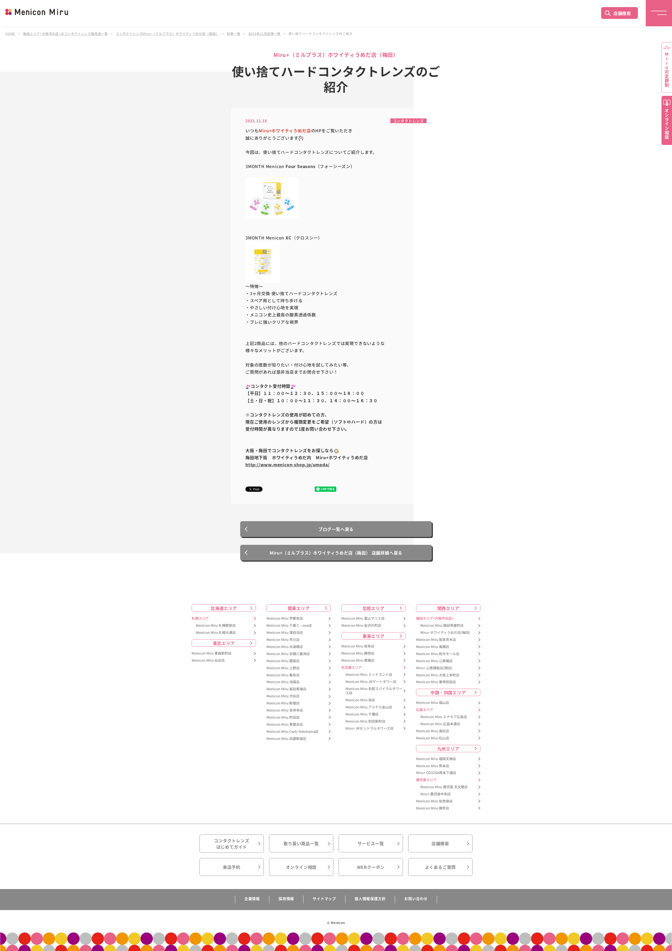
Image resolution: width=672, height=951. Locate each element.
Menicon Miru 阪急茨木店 (436, 640)
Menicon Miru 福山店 (432, 703)
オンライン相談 (301, 867)
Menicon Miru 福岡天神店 (436, 759)
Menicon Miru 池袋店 (283, 682)
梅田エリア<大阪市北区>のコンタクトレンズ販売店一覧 (65, 34)
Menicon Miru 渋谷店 (283, 696)
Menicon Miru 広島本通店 (440, 724)
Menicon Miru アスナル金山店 (368, 707)
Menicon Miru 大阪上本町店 (437, 675)
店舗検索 (622, 13)
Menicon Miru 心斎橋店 (434, 661)
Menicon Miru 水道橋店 (284, 647)
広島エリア (424, 710)
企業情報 (252, 898)
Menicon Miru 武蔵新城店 (286, 738)
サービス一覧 (371, 843)
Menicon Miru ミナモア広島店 (443, 717)
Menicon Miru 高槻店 (432, 647)
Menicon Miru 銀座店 (283, 661)
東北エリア (224, 643)
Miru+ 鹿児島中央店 (435, 794)
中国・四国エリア (448, 692)
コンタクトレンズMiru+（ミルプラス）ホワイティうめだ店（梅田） (167, 34)
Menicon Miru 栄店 (360, 700)
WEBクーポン (371, 867)
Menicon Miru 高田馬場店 (286, 689)
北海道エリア (224, 608)
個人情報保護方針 (370, 898)
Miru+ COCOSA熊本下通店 (436, 773)
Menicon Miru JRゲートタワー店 (370, 682)
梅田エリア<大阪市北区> (435, 618)
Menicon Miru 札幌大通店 (216, 632)
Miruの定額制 (667, 69)
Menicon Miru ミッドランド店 (368, 674)
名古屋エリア (351, 667)
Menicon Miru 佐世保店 (434, 801)
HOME (10, 34)
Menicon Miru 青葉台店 (284, 724)
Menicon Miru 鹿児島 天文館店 (444, 787)
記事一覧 (233, 34)
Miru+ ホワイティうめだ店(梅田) (445, 632)
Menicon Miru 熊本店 (432, 766)
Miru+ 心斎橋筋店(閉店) (434, 668)
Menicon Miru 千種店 (362, 714)
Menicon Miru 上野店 (283, 668)
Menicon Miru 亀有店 (283, 675)
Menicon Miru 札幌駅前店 (216, 625)
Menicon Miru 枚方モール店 (437, 654)
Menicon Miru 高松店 (432, 731)
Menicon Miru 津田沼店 (284, 632)
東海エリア (374, 636)
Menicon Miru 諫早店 (432, 808)
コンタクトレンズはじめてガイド (231, 843)
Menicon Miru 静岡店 (357, 653)
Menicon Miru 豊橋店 (357, 660)
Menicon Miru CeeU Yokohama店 (292, 731)
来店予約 (231, 867)
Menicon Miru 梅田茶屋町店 (442, 625)
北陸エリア (374, 608)
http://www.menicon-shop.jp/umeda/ (287, 464)
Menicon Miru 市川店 (283, 640)
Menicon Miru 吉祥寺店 (284, 710)
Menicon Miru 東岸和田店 (436, 682)
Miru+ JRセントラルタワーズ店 (369, 728)
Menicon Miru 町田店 (283, 717)
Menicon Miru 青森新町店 (212, 653)
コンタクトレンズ (408, 120)
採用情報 (286, 898)
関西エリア (448, 608)
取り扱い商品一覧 (301, 843)
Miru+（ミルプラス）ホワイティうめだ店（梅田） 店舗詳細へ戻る (336, 553)
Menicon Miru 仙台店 (208, 660)
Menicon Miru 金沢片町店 (361, 625)
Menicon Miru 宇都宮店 (284, 618)
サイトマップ (324, 898)
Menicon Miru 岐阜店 (357, 646)
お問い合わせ (416, 898)
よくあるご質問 (440, 867)
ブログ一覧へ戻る (336, 529)
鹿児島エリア (426, 780)
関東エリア (299, 608)
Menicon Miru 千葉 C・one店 (289, 625)
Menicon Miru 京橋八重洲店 (288, 654)
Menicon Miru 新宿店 (283, 703)
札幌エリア (200, 618)
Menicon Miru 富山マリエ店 (363, 618)
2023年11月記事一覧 (264, 34)
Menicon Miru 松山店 (432, 738)
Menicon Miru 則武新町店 (365, 721)
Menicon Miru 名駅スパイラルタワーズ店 (373, 691)
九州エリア (448, 748)
